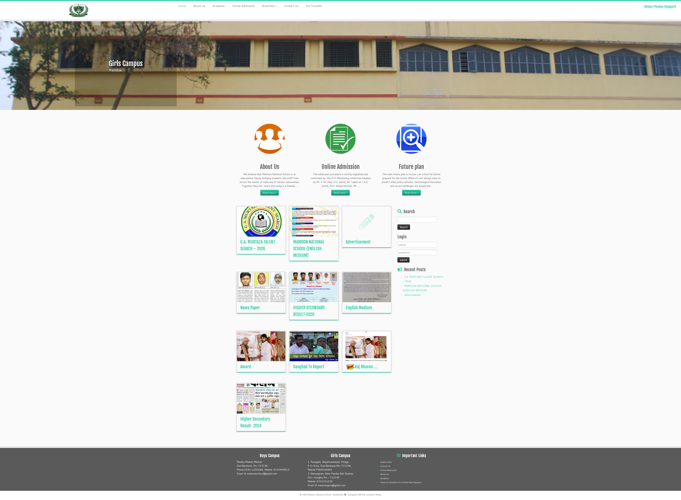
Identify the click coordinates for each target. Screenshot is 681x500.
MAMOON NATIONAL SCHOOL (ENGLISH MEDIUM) (309, 248)
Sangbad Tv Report (308, 366)
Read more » (269, 192)
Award (245, 366)
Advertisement (358, 242)
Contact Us (291, 6)
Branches (268, 6)
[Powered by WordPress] (345, 494)
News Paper (250, 307)
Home (182, 6)
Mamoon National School (319, 494)
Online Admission (243, 6)
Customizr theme (373, 494)
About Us (199, 6)
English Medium (359, 307)
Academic (218, 6)
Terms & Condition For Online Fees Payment (400, 482)
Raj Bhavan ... (366, 366)
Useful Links (386, 462)
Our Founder (314, 6)
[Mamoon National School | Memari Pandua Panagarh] (78, 10)
